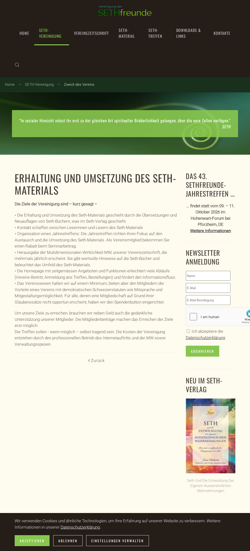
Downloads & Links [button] (188, 33)
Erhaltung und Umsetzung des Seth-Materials (95, 184)
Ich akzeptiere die (205, 334)
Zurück (98, 360)
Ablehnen (67, 540)
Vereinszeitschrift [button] (91, 33)
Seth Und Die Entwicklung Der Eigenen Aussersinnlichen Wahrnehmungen (210, 485)
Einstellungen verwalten (117, 540)
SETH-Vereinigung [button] (50, 33)
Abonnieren (202, 351)
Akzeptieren (32, 540)
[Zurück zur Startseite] (125, 10)
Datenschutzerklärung (205, 337)
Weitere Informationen (210, 230)
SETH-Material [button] (127, 33)
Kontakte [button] (222, 33)
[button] (17, 65)
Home (24, 33)
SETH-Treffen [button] (155, 33)
